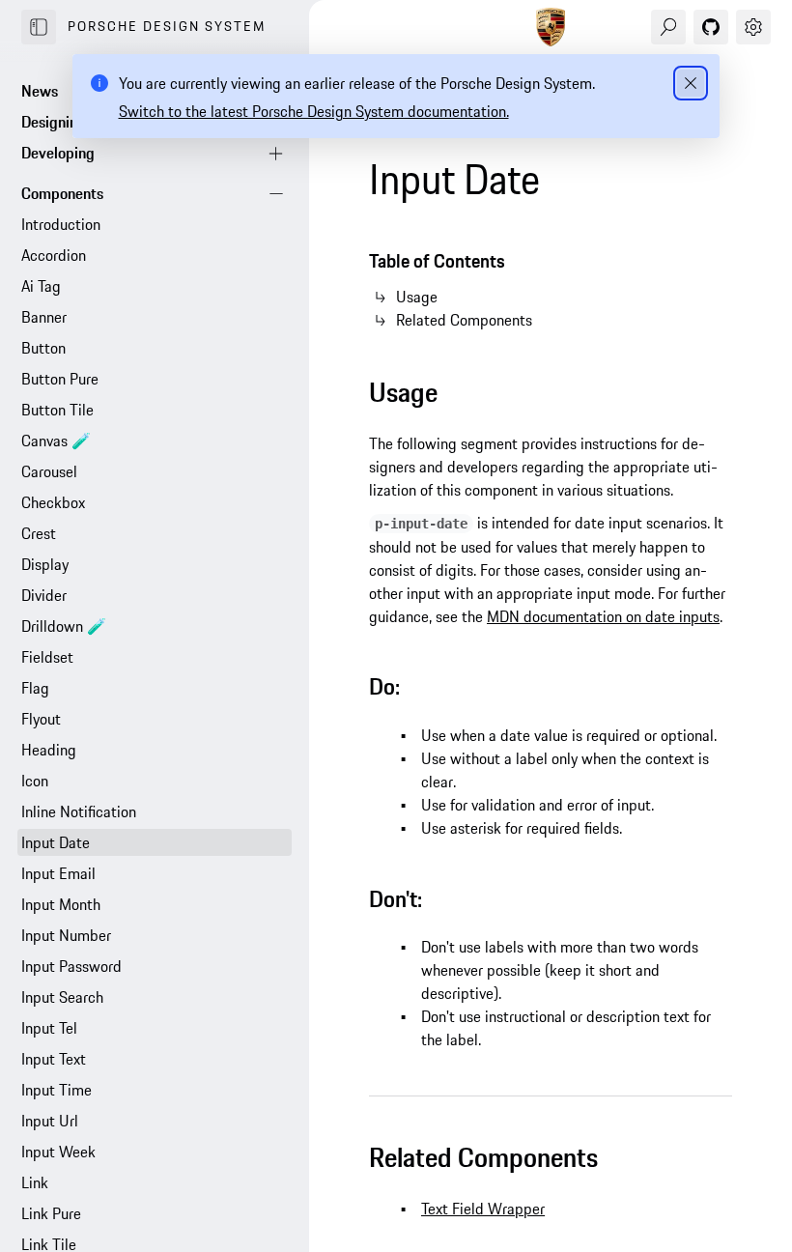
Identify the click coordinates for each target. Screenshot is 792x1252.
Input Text (53, 1058)
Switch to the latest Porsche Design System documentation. (314, 111)
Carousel (49, 471)
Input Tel (49, 1027)
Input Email (58, 873)
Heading (48, 749)
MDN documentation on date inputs (603, 616)
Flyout (41, 718)
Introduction (60, 224)
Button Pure (60, 378)
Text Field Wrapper (483, 1208)
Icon (34, 780)
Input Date (55, 842)
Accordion (53, 255)
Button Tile (57, 409)
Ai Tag (41, 286)
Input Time (56, 1089)
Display (45, 564)
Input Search (62, 997)
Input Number (66, 935)
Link (34, 1182)
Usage (417, 296)
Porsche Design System (167, 26)
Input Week (58, 1151)
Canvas (56, 440)
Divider (44, 595)
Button (43, 347)
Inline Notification (78, 811)
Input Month (60, 904)
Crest (38, 533)
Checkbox (53, 502)
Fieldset (47, 657)
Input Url (49, 1120)
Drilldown (63, 626)
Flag (35, 687)
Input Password (71, 966)
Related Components (464, 319)
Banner (44, 316)
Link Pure (51, 1213)
